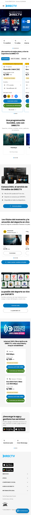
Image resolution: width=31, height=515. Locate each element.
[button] (14, 48)
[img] (3, 5)
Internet (24, 58)
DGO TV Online (15, 58)
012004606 (23, 1)
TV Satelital (5, 59)
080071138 (12, 1)
